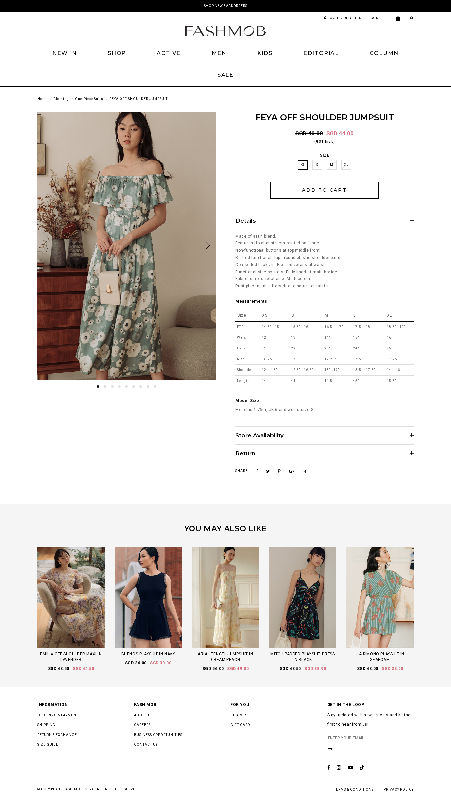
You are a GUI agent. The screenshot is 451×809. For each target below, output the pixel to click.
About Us (143, 715)
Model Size (247, 400)
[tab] (324, 221)
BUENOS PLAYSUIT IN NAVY (148, 654)
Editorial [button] (321, 53)
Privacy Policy (399, 789)
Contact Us (145, 744)
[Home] (225, 30)
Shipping (46, 725)
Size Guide (47, 744)
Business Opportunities (158, 735)
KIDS (264, 53)
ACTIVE (169, 53)
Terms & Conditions (354, 789)
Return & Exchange (57, 735)
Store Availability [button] (259, 435)
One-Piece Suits (89, 99)
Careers (142, 725)
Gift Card (240, 725)
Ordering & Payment (57, 715)
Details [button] (245, 221)
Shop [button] (117, 53)
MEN (219, 53)
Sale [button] (225, 75)
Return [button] (245, 453)
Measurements (251, 301)
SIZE (324, 155)
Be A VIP (238, 715)
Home (42, 99)
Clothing (61, 99)
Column (384, 53)
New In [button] (64, 53)
